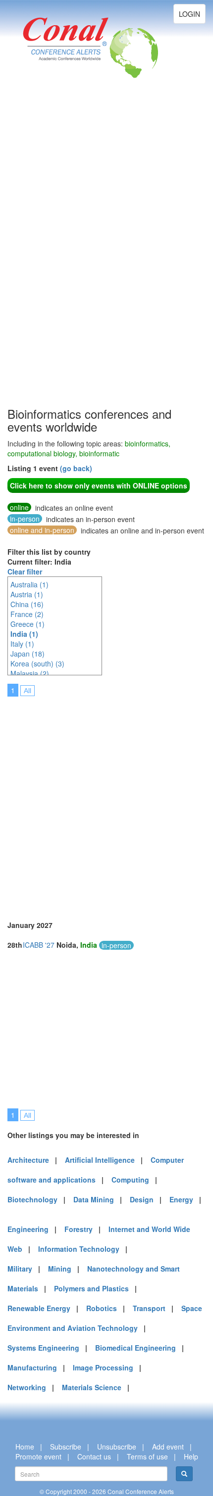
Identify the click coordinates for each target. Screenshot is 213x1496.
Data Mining (93, 1199)
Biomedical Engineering (135, 1348)
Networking (26, 1387)
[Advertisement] (47, 257)
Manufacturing (32, 1367)
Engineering (28, 1229)
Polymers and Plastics (91, 1288)
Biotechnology (32, 1199)
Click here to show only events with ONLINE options (98, 485)
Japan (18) (27, 654)
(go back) (76, 468)
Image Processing (103, 1367)
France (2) (27, 614)
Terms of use (147, 1456)
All (27, 691)
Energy (181, 1199)
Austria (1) (26, 594)
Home (24, 1447)
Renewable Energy (38, 1308)
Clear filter (24, 571)
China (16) (27, 604)
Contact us (94, 1456)
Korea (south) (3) (37, 663)
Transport (149, 1308)
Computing (130, 1180)
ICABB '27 (38, 945)
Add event (168, 1447)
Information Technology (78, 1249)
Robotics (101, 1308)
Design (142, 1199)
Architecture (28, 1160)
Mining (59, 1269)
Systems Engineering (43, 1348)
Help (191, 1456)
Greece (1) (27, 624)
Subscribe (65, 1447)
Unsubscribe (116, 1447)
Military (19, 1269)
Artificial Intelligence (100, 1160)
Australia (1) (29, 584)
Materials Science (91, 1387)
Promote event (38, 1456)
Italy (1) (22, 644)
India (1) (24, 634)
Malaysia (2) (29, 673)
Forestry (78, 1229)
